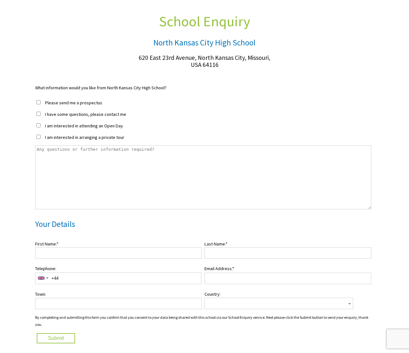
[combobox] (42, 278)
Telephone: (45, 268)
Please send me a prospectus (73, 103)
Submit (56, 338)
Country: (212, 294)
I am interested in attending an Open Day (84, 126)
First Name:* (46, 244)
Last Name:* (216, 244)
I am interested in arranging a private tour (84, 137)
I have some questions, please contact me (85, 114)
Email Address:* (219, 268)
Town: (40, 294)
